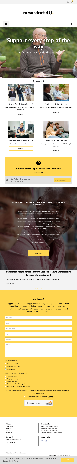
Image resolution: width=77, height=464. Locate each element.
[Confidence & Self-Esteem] (56, 93)
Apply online (9, 426)
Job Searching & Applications (49, 430)
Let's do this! (38, 58)
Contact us (9, 432)
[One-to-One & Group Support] (21, 93)
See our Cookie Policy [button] (10, 461)
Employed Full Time (13, 364)
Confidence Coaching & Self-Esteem (51, 432)
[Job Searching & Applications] (21, 130)
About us (8, 428)
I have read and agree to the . (39, 397)
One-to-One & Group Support (49, 426)
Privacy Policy (10, 453)
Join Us (8, 430)
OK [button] (68, 460)
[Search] (72, 24)
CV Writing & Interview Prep (49, 428)
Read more (21, 114)
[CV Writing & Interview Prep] (56, 130)
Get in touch (38, 253)
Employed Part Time (13, 366)
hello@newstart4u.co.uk (14, 439)
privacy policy (40, 393)
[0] (71, 2)
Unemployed (11, 369)
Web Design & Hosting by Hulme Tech (60, 455)
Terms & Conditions (20, 453)
